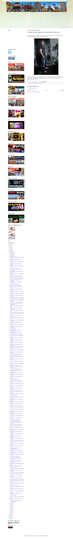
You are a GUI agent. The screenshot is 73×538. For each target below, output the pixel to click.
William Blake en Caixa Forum (14, 485)
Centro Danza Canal (13, 328)
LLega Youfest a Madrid (13, 378)
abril (10, 508)
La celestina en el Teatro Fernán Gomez (16, 478)
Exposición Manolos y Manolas (14, 284)
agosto (11, 503)
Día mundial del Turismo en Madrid (15, 380)
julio (10, 504)
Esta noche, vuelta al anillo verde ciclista (16, 275)
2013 (10, 249)
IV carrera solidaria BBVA (14, 395)
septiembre (11, 256)
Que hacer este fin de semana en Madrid (16, 334)
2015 (10, 247)
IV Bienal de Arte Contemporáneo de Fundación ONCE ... (15, 501)
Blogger (47, 535)
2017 (10, 244)
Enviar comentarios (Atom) (36, 91)
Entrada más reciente (31, 90)
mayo (11, 507)
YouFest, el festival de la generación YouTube (17, 312)
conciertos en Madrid (34, 83)
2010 (10, 515)
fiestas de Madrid (39, 83)
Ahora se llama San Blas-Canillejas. (15, 419)
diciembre (11, 252)
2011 (10, 514)
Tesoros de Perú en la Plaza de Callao (16, 405)
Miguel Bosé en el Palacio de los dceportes (16, 346)
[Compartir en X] (43, 82)
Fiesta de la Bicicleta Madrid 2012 (15, 421)
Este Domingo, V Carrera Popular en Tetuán (16, 277)
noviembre (11, 253)
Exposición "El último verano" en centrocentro (17, 297)
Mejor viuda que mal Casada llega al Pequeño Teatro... (15, 330)
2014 (10, 248)
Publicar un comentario (32, 88)
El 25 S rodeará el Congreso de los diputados (17, 472)
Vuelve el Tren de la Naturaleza (15, 456)
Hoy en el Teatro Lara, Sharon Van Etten (16, 354)
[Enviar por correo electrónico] (41, 82)
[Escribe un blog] (42, 82)
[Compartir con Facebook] (44, 82)
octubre (11, 254)
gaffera (38, 535)
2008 (10, 518)
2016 (10, 245)
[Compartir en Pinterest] (45, 82)
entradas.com (36, 79)
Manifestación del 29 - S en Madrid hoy (16, 285)
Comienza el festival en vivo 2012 (15, 355)
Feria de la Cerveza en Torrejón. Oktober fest (17, 278)
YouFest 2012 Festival (13, 495)
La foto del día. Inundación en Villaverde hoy (16, 302)
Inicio (47, 90)
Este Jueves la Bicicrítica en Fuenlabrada (16, 424)
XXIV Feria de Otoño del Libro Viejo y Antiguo (17, 479)
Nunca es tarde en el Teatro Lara (15, 268)
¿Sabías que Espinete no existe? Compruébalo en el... (15, 448)
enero (11, 512)
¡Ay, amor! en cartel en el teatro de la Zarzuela (17, 440)
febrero (11, 511)
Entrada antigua (62, 90)
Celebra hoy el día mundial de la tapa (15, 365)
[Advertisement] (16, 20)
